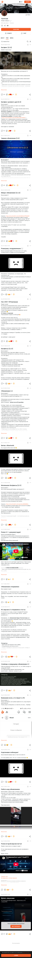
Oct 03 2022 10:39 (5, 661)
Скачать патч (4, 876)
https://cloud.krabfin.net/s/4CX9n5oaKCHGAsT (13, 117)
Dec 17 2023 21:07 (5, 135)
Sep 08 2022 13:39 (5, 894)
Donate (9, 33)
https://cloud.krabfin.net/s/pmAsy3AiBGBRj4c (17, 504)
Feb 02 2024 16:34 (5, 44)
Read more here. (26, 952)
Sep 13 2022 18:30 (5, 841)
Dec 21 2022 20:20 (5, 345)
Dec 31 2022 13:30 (5, 245)
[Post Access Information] (28, 44)
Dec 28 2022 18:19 (5, 299)
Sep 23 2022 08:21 (5, 695)
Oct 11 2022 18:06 (5, 583)
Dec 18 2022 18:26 (5, 388)
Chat (24, 33)
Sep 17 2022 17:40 (5, 786)
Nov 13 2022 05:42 (5, 482)
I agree (16, 955)
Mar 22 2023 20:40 (5, 190)
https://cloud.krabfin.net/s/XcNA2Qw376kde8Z (17, 216)
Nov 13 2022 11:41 (5, 442)
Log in (27, 1)
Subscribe (16, 29)
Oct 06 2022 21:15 (5, 606)
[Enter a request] (27, 41)
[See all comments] (2, 745)
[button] (2, 2)
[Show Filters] (30, 41)
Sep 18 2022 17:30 (5, 749)
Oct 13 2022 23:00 (5, 529)
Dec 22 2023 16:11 (5, 99)
